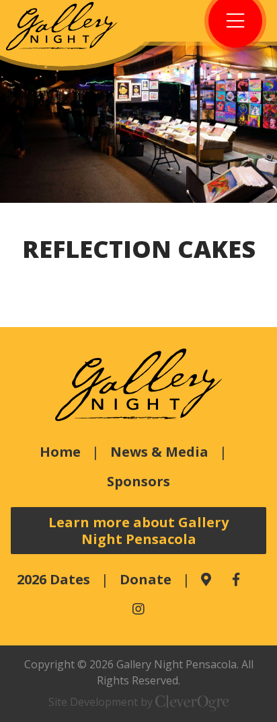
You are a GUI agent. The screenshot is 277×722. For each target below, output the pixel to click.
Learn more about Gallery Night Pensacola (138, 530)
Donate (145, 579)
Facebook (236, 579)
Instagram (138, 609)
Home (60, 452)
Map (206, 579)
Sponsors (138, 481)
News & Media (159, 452)
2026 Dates (53, 579)
